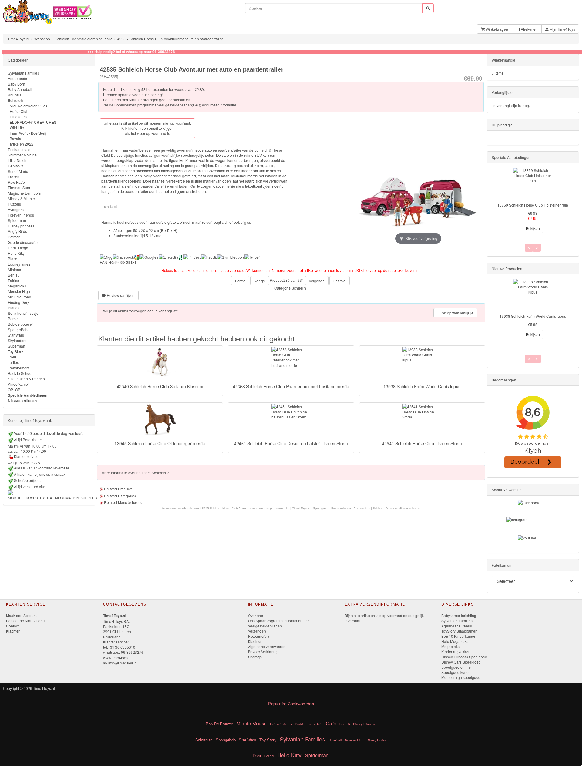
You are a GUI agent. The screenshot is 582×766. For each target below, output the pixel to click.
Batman (14, 236)
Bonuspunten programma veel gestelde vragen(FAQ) (157, 104)
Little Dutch (17, 160)
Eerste (240, 280)
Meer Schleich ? (135, 472)
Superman (16, 345)
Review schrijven (120, 295)
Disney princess (21, 225)
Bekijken (533, 228)
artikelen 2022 (21, 143)
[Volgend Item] (529, 359)
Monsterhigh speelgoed (460, 677)
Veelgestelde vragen (265, 625)
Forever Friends (21, 214)
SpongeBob (18, 329)
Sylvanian (203, 740)
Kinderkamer (18, 384)
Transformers (18, 367)
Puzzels (14, 204)
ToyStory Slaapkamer (459, 630)
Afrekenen (529, 29)
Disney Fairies (376, 740)
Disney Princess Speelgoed (464, 656)
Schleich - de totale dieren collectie (83, 38)
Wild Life (17, 127)
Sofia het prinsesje (23, 313)
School (269, 756)
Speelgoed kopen (456, 672)
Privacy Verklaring (263, 651)
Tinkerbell (335, 740)
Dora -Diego (18, 247)
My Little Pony (19, 296)
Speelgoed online (456, 667)
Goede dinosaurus (23, 242)
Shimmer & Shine (22, 154)
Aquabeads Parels (456, 625)
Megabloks (17, 285)
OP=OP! (14, 389)
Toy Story (15, 351)
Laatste (339, 280)
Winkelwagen (496, 29)
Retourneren (258, 636)
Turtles (13, 362)
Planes (13, 307)
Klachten (13, 630)
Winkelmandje (503, 59)
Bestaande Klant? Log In (26, 620)
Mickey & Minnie (21, 198)
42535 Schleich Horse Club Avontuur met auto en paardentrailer (170, 38)
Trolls (12, 356)
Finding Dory (18, 302)
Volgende (317, 280)
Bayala (15, 138)
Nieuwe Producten (507, 268)
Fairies (13, 280)
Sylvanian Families (23, 73)
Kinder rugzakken (455, 651)
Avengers (16, 209)
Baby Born (16, 83)
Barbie (13, 318)
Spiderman (17, 220)
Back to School (20, 373)
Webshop (42, 38)
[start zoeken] (428, 8)
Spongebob (226, 740)
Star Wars (16, 335)
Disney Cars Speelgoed (461, 661)
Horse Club (19, 111)
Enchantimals (19, 149)
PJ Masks (15, 165)
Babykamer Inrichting (458, 615)
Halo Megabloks (454, 641)
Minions (14, 269)
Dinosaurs (18, 116)
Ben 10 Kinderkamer (458, 636)
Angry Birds (17, 231)
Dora (257, 755)
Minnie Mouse (251, 723)
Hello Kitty (16, 253)
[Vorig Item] (537, 359)
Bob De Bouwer (219, 724)
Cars (331, 723)
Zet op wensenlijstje (456, 312)
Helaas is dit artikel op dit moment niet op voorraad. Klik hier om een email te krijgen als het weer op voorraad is (149, 128)
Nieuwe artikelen (22, 400)
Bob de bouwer (20, 324)
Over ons (255, 615)
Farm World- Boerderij (28, 133)
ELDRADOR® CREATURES (33, 122)
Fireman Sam (19, 187)
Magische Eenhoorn (24, 193)
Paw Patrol (17, 182)
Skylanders (17, 340)
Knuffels (14, 94)
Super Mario (18, 171)
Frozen (13, 176)
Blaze (12, 258)
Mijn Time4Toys (562, 29)
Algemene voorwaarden (268, 646)
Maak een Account (21, 615)
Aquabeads (17, 78)
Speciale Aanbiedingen (27, 395)
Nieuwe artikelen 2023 (28, 105)
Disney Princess (364, 724)
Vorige (259, 280)
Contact (12, 625)
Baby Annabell (20, 89)
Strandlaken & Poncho (26, 378)
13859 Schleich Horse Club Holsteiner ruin (532, 204)
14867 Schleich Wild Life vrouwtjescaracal (533, 316)
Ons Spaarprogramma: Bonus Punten (279, 620)
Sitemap (255, 656)
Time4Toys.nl (18, 38)
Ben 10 (14, 274)
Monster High (19, 291)
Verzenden (257, 630)
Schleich (299, 288)
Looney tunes (19, 264)
